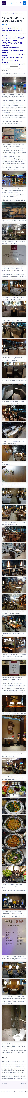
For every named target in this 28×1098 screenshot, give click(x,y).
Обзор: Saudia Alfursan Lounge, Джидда (13, 37)
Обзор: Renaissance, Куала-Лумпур (12, 42)
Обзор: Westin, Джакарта (9, 49)
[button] (21, 3)
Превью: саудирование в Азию (10, 27)
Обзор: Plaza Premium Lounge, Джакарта (13, 64)
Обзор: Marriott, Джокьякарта (10, 47)
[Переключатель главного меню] (24, 3)
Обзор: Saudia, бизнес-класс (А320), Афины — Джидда (12, 31)
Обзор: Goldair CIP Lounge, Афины (11, 28)
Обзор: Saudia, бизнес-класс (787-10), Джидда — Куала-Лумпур (12, 39)
